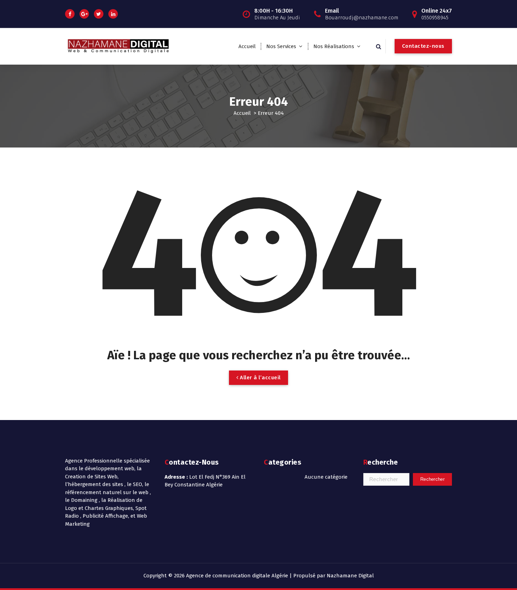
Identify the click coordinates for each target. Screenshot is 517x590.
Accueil (247, 46)
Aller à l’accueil (259, 377)
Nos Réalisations (333, 46)
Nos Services (281, 46)
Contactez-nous (423, 46)
